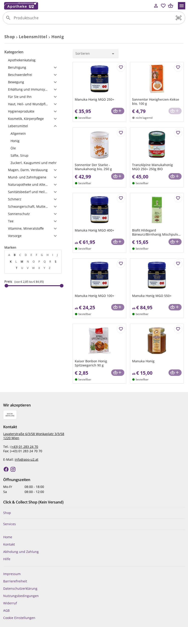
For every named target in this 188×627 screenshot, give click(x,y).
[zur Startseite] (77, 6)
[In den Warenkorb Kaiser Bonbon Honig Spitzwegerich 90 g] (117, 372)
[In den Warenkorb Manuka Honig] (175, 372)
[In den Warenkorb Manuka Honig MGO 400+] (117, 242)
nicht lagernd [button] (144, 118)
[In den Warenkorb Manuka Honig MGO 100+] (117, 307)
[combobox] (93, 19)
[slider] (33, 286)
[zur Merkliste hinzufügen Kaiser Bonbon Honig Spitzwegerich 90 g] (121, 329)
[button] (178, 18)
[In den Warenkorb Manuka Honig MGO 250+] (117, 111)
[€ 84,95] (61, 285)
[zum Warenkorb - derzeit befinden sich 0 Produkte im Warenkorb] (170, 5)
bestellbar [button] (84, 118)
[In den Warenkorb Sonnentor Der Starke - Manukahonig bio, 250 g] (117, 176)
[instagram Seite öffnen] (13, 469)
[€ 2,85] (6, 285)
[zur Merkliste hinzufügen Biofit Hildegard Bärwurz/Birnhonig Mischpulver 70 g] (178, 198)
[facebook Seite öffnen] (6, 469)
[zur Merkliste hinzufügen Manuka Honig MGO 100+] (121, 264)
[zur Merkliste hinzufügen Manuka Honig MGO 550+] (178, 264)
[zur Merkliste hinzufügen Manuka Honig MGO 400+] (121, 198)
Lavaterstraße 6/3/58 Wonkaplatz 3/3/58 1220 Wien (33, 436)
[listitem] (33, 133)
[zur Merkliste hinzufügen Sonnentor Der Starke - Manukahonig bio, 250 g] (121, 133)
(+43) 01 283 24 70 (24, 446)
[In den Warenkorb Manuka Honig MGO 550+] (175, 307)
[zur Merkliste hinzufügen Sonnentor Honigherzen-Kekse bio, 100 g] (178, 67)
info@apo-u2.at (26, 459)
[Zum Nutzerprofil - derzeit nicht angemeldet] (156, 5)
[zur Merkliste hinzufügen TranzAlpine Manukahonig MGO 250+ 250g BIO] (178, 133)
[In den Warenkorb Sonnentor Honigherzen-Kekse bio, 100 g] (175, 111)
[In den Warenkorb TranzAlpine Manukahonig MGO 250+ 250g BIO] (175, 176)
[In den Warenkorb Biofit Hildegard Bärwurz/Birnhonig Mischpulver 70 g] (175, 242)
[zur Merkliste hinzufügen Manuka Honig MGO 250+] (121, 67)
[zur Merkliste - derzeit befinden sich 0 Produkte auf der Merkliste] (163, 5)
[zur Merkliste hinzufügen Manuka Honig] (178, 329)
